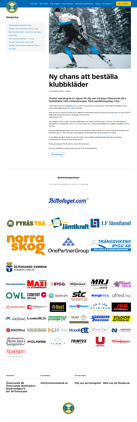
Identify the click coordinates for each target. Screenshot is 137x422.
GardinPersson (79, 307)
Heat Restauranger (58, 307)
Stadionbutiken (121, 318)
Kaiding (15, 318)
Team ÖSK (34, 4)
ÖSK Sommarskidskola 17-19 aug (21, 39)
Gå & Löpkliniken (100, 307)
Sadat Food (79, 318)
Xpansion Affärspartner (15, 353)
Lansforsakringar (111, 223)
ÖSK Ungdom (55, 4)
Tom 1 (26, 201)
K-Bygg (58, 284)
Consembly (15, 307)
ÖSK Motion (44, 4)
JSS (121, 307)
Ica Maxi (37, 284)
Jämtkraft (68, 223)
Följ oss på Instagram (88, 383)
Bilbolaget (68, 201)
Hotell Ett (79, 330)
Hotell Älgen (100, 330)
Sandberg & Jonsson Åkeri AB (100, 318)
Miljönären (79, 284)
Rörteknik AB (37, 295)
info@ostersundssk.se (54, 383)
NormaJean (15, 341)
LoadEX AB (37, 318)
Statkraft (58, 295)
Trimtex (79, 341)
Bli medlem (123, 4)
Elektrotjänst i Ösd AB (37, 307)
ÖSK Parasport (67, 4)
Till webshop (57, 154)
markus (68, 91)
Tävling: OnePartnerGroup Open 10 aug (23, 28)
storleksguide (100, 137)
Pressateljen (58, 318)
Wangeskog (100, 295)
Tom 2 (111, 201)
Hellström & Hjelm (58, 330)
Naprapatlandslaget (121, 330)
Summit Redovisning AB (58, 341)
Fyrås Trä (26, 223)
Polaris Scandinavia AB (37, 341)
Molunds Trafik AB (121, 284)
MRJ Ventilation (100, 284)
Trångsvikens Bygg (111, 245)
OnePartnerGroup (68, 245)
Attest (121, 295)
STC (79, 295)
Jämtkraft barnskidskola (84, 4)
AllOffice (15, 330)
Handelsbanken (15, 284)
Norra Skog (26, 245)
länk (116, 112)
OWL (15, 295)
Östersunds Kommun (26, 267)
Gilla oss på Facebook (116, 383)
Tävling (97, 4)
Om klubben (106, 4)
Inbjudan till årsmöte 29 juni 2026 (21, 42)
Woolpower (121, 341)
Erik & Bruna (37, 330)
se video (71, 108)
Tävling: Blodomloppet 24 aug (20, 25)
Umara (100, 341)
